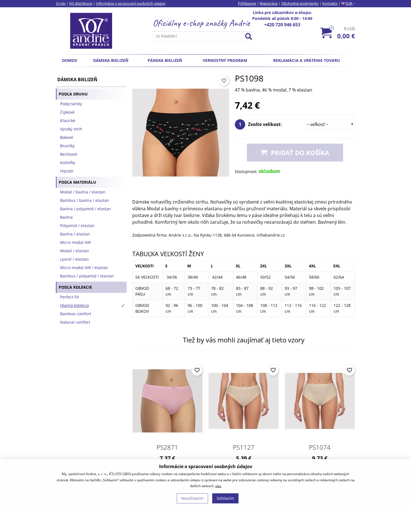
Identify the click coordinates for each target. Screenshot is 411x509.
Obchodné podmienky (300, 3)
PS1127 (243, 447)
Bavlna (66, 217)
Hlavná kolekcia (74, 305)
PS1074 (319, 447)
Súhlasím (225, 498)
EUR (350, 3)
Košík (343, 32)
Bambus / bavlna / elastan (84, 200)
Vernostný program (225, 60)
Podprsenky (71, 103)
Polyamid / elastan (77, 225)
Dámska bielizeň (110, 60)
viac (218, 486)
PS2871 (167, 447)
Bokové (66, 137)
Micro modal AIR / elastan (84, 267)
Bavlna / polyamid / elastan (85, 208)
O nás (60, 3)
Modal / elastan (74, 250)
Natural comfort (75, 322)
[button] (224, 80)
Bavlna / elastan (75, 234)
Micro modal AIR (75, 242)
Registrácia (269, 3)
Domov (69, 60)
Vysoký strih (71, 129)
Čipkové (67, 112)
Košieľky (67, 162)
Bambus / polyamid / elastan (87, 276)
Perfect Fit (69, 297)
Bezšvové (68, 154)
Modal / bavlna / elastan (82, 192)
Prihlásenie (247, 3)
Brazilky (67, 145)
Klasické (67, 120)
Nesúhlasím (192, 498)
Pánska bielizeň (165, 60)
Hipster (67, 171)
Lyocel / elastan (74, 259)
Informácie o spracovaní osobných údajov (131, 3)
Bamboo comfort (75, 313)
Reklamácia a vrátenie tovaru (306, 60)
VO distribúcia (80, 3)
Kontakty (330, 3)
